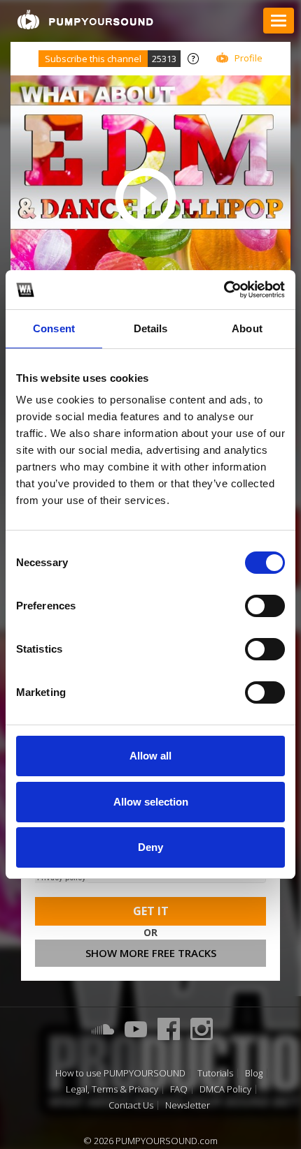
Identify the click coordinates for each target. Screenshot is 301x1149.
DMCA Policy (225, 1089)
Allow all (151, 756)
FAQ (179, 1089)
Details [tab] (151, 328)
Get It (151, 911)
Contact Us (130, 1105)
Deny (150, 847)
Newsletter (187, 1105)
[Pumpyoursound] (85, 19)
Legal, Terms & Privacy (112, 1089)
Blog (253, 1073)
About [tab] (247, 328)
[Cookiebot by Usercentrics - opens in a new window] (223, 290)
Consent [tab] (54, 328)
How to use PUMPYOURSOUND (120, 1073)
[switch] (265, 606)
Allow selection (150, 802)
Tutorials (215, 1073)
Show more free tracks (150, 953)
